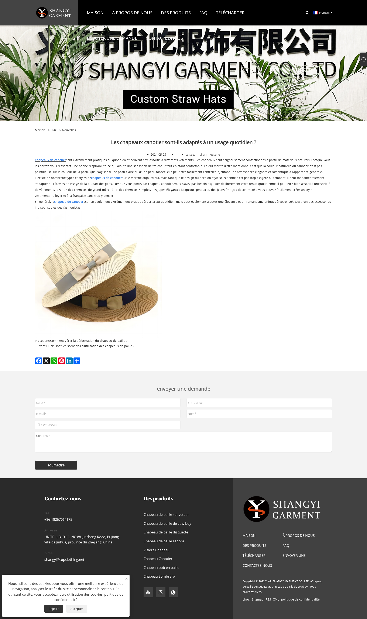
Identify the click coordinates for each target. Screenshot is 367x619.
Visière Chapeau (156, 550)
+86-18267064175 (58, 519)
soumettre (56, 465)
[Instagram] (160, 592)
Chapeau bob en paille (161, 567)
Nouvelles (69, 130)
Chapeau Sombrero (159, 576)
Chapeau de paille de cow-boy (167, 523)
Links (246, 599)
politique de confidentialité (300, 599)
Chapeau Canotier (158, 558)
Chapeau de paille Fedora (164, 541)
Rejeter (54, 609)
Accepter (77, 609)
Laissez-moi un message (202, 154)
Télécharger (254, 555)
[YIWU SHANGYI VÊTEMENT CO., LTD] (54, 12)
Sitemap (258, 599)
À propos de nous (299, 535)
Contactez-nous (257, 565)
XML (276, 599)
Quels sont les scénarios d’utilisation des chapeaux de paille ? (90, 346)
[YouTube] (148, 592)
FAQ (55, 130)
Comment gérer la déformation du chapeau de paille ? (88, 341)
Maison (249, 535)
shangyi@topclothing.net (64, 559)
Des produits (254, 545)
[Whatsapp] (173, 592)
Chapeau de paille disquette (166, 532)
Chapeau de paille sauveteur (166, 514)
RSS (268, 599)
